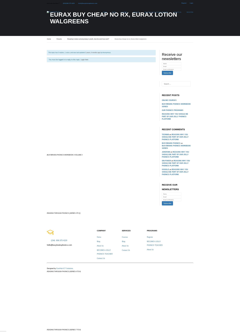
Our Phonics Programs (172, 110)
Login (191, 3)
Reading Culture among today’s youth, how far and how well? (88, 39)
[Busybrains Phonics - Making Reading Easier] (53, 13)
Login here (84, 60)
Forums (59, 39)
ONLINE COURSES (169, 100)
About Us (136, 12)
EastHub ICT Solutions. (65, 268)
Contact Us (177, 12)
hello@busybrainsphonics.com (87, 3)
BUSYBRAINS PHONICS (171, 143)
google (165, 169)
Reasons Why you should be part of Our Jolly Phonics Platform (175, 116)
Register (184, 3)
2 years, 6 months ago (92, 52)
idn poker (166, 161)
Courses (124, 12)
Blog (114, 12)
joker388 (166, 152)
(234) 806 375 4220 (69, 3)
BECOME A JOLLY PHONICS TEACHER (156, 12)
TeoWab (165, 134)
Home (105, 12)
